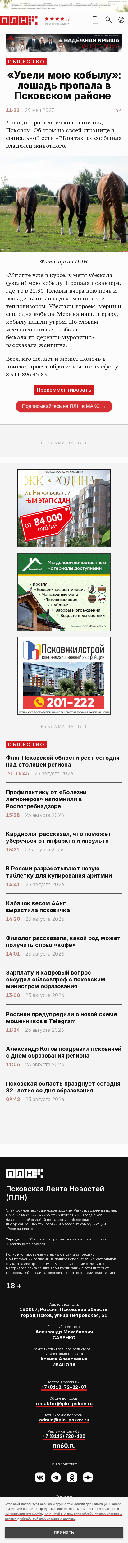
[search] (108, 19)
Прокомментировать (64, 390)
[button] (121, 19)
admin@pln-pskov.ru (64, 1420)
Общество (26, 61)
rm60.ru (64, 1445)
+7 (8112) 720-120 (64, 1436)
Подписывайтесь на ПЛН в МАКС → (64, 406)
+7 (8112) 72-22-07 (64, 1387)
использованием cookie (23, 1513)
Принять (64, 1533)
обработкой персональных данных (47, 1518)
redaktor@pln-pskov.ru (64, 1403)
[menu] (96, 19)
